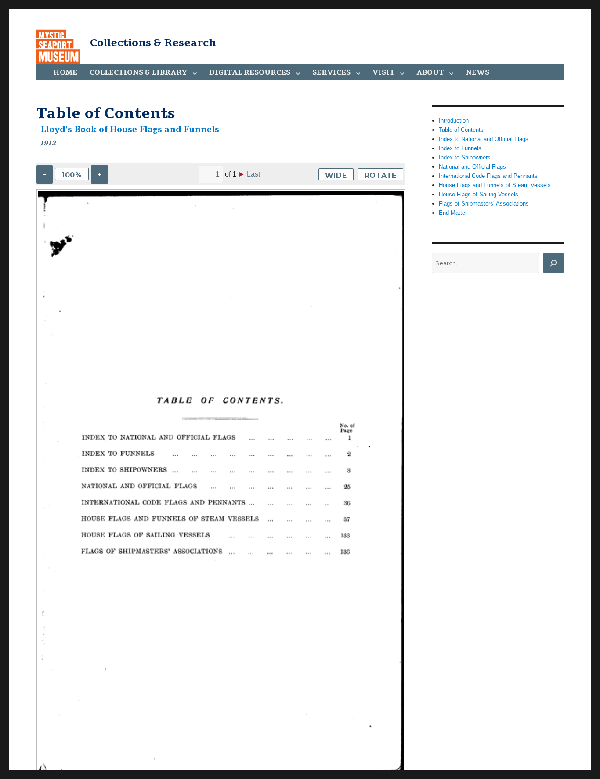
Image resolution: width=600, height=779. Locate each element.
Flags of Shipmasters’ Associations (484, 203)
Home (65, 72)
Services (331, 72)
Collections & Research (153, 43)
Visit (383, 72)
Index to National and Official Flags (483, 139)
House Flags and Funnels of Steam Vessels (495, 185)
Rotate (381, 175)
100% (71, 175)
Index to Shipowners (465, 157)
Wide (336, 175)
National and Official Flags (472, 166)
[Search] (553, 263)
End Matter (453, 212)
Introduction (454, 120)
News (477, 72)
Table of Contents (461, 129)
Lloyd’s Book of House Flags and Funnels (129, 129)
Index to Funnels (460, 148)
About (430, 72)
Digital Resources (249, 72)
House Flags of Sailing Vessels (478, 194)
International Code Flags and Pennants (488, 176)
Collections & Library (138, 72)
